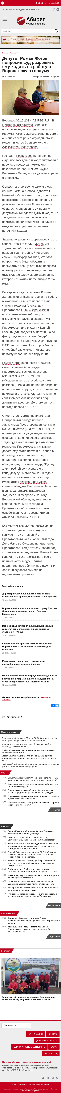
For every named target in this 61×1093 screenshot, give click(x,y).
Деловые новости (46, 1040)
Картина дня (35, 1034)
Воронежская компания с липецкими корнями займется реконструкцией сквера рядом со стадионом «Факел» (27, 629)
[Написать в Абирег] (58, 9)
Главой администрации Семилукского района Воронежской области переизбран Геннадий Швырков (27, 646)
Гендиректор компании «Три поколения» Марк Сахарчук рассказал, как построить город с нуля (31, 882)
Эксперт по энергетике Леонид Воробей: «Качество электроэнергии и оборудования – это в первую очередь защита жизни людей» (33, 845)
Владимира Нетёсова (42, 486)
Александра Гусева (33, 481)
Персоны (54, 1089)
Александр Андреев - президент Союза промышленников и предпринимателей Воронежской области (34, 920)
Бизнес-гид (50, 1053)
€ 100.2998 (54, 3)
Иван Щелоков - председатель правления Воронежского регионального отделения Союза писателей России (31, 929)
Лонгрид (5, 826)
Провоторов (24, 155)
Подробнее (54, 936)
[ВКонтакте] (53, 705)
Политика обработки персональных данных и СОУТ (27, 1062)
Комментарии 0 (14, 717)
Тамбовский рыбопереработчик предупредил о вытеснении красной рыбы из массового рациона (30, 765)
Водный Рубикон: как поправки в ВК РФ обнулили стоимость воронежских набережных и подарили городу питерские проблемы (32, 854)
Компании (26, 1091)
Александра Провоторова (20, 147)
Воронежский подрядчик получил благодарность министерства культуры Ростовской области (28, 998)
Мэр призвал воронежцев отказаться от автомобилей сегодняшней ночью (24, 662)
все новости (54, 905)
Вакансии (29, 1089)
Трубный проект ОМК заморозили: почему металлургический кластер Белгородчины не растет (33, 870)
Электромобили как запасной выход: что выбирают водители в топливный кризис (32, 888)
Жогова (45, 349)
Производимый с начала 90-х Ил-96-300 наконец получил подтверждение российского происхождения (29, 739)
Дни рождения (8, 913)
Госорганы (35, 1091)
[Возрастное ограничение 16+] (3, 3)
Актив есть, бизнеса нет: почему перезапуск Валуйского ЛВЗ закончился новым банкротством (32, 838)
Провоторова (26, 446)
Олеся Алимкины (29, 195)
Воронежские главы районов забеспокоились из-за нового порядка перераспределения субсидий (32, 791)
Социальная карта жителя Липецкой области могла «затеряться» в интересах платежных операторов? (33, 779)
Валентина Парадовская (19, 173)
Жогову (37, 204)
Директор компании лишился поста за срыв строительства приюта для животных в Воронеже (29, 595)
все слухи (55, 810)
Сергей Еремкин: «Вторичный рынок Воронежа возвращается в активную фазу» (31, 832)
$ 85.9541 (41, 3)
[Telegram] (57, 705)
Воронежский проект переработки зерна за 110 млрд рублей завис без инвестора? (33, 797)
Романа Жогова (25, 133)
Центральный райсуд (16, 420)
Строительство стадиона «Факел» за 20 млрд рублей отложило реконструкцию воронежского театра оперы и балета (28, 758)
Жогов (39, 243)
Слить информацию (41, 1089)
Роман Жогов (11, 362)
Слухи (4, 773)
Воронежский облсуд (16, 499)
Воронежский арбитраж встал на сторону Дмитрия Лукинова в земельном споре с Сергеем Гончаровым (29, 611)
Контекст (5, 951)
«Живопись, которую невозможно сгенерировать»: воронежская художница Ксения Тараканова (32, 895)
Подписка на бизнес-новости (14, 1089)
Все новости (10, 1025)
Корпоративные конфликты (29, 1047)
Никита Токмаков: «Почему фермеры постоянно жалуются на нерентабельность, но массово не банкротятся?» (31, 862)
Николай (8, 195)
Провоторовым (12, 539)
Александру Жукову (40, 464)
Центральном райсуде (17, 124)
